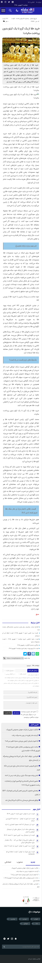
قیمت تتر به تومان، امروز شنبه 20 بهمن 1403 (21, 814)
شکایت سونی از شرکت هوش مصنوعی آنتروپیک (22, 729)
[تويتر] (9, 2)
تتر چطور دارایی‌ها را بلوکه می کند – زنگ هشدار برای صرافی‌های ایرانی (20, 841)
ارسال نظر (16, 713)
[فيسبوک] (29, 654)
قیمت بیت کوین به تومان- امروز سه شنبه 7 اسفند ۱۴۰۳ (19, 847)
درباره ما (38, 2)
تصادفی (8, 862)
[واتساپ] (37, 654)
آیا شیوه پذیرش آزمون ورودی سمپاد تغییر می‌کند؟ (21, 741)
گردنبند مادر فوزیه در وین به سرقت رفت (25, 735)
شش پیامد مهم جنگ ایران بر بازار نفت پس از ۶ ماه (21, 775)
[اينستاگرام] (5, 2)
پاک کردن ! (8, 713)
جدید (33, 862)
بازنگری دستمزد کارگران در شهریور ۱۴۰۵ (27, 645)
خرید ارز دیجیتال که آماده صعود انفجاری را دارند (20, 824)
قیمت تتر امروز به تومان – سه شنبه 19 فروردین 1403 (20, 819)
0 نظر (7, 21)
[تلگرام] (1, 2)
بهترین (13, 919)
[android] (15, 938)
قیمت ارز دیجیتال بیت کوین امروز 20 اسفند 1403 (19, 835)
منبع (37, 614)
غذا (37, 923)
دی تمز (30, 959)
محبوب (20, 862)
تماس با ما (31, 2)
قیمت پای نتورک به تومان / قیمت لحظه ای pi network (20, 853)
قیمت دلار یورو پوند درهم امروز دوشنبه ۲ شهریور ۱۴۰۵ (23, 648)
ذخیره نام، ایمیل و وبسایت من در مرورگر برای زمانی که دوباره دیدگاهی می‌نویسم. (29, 714)
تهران (36, 919)
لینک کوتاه (27, 658)
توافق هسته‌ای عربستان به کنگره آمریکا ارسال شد (21, 800)
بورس (24, 919)
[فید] (12, 2)
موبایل (26, 923)
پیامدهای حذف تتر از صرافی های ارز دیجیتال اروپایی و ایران (21, 830)
